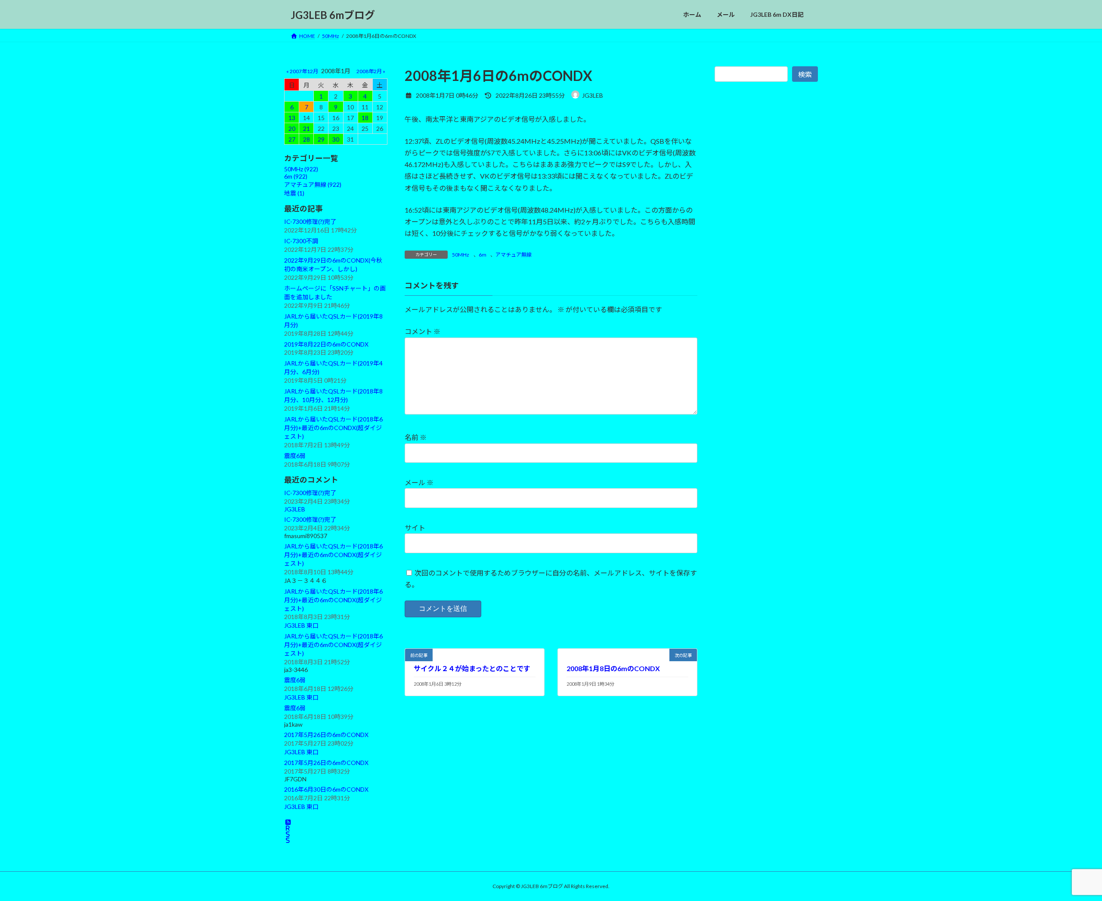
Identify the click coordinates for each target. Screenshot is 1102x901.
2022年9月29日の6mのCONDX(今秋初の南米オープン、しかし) (333, 264)
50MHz (460, 254)
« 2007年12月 (302, 71)
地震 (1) (294, 193)
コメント (422, 331)
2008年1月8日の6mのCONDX (613, 668)
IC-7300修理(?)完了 (310, 221)
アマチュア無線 (513, 254)
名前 (416, 437)
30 (335, 139)
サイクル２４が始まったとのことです (472, 668)
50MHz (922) (301, 169)
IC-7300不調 (301, 241)
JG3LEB (294, 509)
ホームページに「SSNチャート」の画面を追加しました (335, 292)
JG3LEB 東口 (301, 625)
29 (321, 139)
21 (306, 128)
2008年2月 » (370, 71)
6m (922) (295, 176)
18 (365, 117)
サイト (415, 527)
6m (482, 254)
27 (291, 139)
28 (306, 139)
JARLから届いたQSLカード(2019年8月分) (333, 320)
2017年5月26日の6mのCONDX (326, 734)
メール (419, 482)
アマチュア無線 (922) (312, 184)
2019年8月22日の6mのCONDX (326, 344)
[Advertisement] (766, 283)
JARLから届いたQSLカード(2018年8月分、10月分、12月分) (333, 395)
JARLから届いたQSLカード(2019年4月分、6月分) (333, 367)
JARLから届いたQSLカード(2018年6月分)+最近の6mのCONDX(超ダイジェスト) (333, 427)
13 (291, 117)
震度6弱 (295, 455)
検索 (805, 74)
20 (291, 128)
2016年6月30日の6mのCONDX (326, 789)
